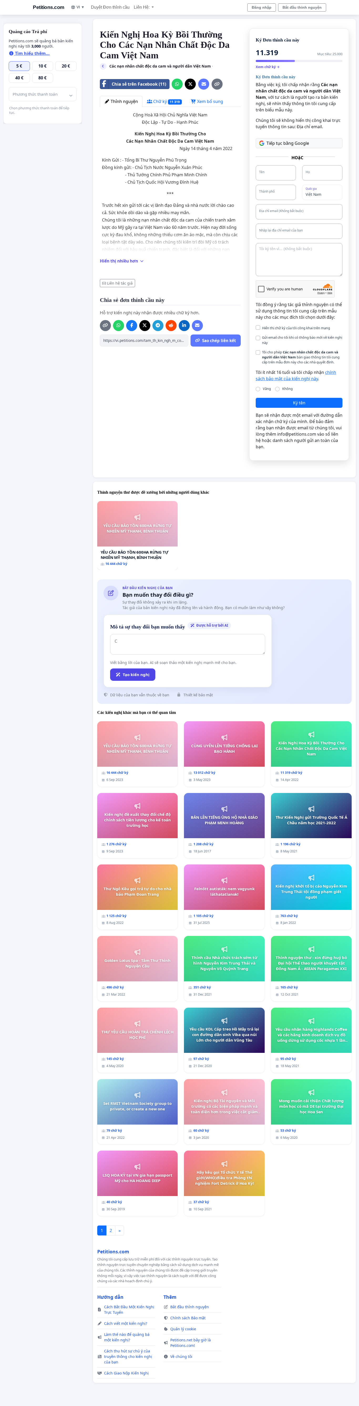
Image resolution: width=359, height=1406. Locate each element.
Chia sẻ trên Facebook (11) (139, 84)
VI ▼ (80, 7)
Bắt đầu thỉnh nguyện (302, 7)
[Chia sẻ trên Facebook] (131, 325)
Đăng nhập (261, 7)
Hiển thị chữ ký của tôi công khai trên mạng (296, 328)
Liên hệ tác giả (120, 283)
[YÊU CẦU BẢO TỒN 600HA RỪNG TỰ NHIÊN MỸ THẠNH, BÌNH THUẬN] (137, 535)
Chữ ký (166, 101)
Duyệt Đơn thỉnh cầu (110, 7)
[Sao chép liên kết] (217, 84)
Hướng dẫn (110, 1297)
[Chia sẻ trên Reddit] (171, 325)
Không (287, 388)
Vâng (267, 388)
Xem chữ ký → (268, 66)
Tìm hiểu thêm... (32, 53)
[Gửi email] (203, 84)
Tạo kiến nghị (136, 674)
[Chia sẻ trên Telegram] (157, 325)
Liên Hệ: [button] (142, 7)
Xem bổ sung (209, 101)
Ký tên (299, 403)
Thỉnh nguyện (124, 101)
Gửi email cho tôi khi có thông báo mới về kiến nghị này (302, 340)
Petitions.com (48, 7)
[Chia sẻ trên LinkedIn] (184, 325)
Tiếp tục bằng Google (287, 143)
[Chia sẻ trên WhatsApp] (177, 84)
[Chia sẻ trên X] (190, 84)
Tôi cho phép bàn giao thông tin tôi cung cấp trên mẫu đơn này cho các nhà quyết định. (301, 357)
